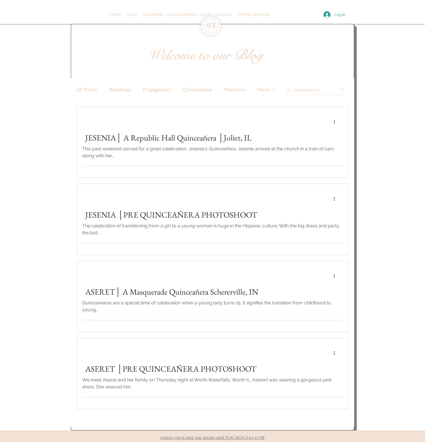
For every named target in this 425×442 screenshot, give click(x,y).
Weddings (120, 89)
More (263, 89)
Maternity (234, 89)
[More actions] (336, 121)
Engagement (157, 89)
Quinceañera (197, 89)
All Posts (87, 89)
